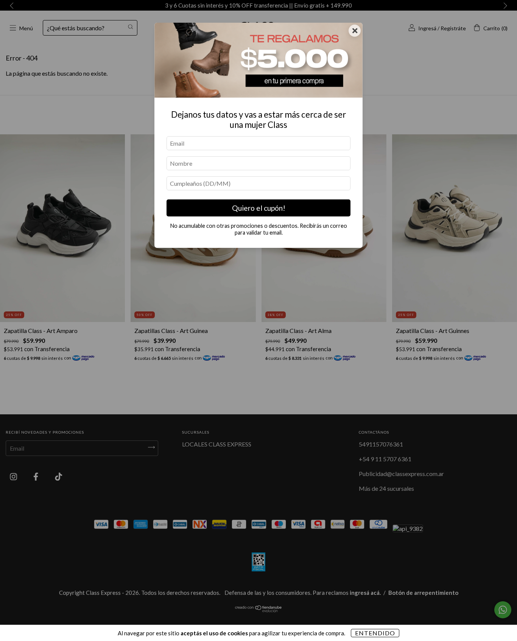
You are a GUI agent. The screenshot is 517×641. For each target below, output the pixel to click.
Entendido (375, 632)
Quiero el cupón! (258, 208)
